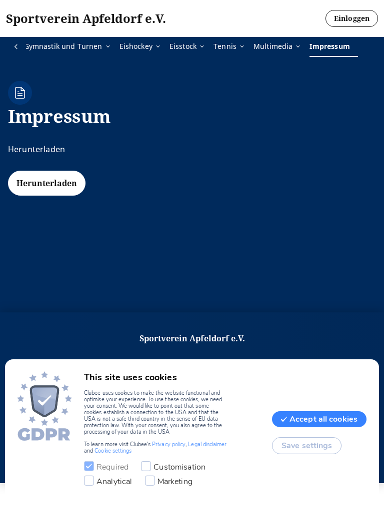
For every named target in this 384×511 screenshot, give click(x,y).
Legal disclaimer (207, 444)
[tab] (72, 47)
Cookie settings (113, 451)
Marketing (175, 482)
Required (112, 467)
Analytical (114, 482)
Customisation (180, 467)
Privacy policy (169, 444)
